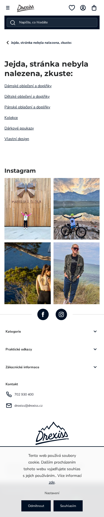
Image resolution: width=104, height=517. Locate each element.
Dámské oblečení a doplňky (28, 86)
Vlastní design (16, 139)
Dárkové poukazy (19, 128)
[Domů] (7, 42)
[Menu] (7, 7)
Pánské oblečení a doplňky (27, 107)
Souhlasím (68, 506)
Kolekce (11, 117)
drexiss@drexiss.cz (28, 405)
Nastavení (52, 493)
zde (52, 482)
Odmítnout (36, 506)
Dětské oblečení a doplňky (27, 96)
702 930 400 (24, 394)
